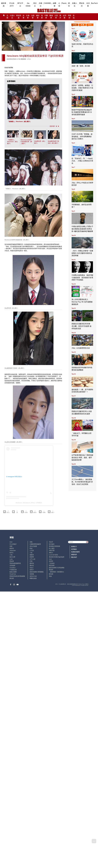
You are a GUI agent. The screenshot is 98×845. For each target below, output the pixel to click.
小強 (11, 555)
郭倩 (31, 548)
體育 (69, 4)
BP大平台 (20, 4)
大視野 (56, 17)
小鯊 (31, 552)
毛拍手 (51, 542)
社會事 (27, 17)
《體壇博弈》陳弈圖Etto (56, 572)
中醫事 (46, 17)
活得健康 (12, 565)
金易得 (51, 561)
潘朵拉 (32, 565)
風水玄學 (12, 557)
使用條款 (74, 549)
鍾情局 (12, 548)
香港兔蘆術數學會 (15, 563)
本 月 (89, 24)
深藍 (11, 546)
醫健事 (51, 17)
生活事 (88, 4)
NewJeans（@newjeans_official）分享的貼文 (29, 502)
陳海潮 (51, 574)
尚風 (31, 561)
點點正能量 (13, 572)
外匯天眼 (51, 550)
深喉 (31, 542)
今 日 (74, 24)
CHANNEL (47, 3)
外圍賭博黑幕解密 (35, 544)
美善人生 (74, 4)
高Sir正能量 (33, 546)
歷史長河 (81, 4)
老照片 (32, 569)
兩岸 (60, 17)
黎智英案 (18, 17)
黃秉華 (32, 557)
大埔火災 (12, 17)
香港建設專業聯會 (54, 546)
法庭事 (32, 17)
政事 (23, 17)
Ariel (11, 542)
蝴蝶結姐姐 (33, 578)
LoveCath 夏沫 (53, 555)
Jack (50, 559)
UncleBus (13, 567)
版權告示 (74, 546)
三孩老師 (51, 563)
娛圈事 (54, 4)
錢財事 (37, 17)
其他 (74, 17)
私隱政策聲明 (75, 552)
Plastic (64, 3)
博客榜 (69, 17)
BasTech (94, 3)
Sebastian (13, 550)
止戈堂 (32, 550)
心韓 (59, 4)
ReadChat (13, 574)
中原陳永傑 (13, 569)
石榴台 (40, 4)
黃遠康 (12, 561)
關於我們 (74, 557)
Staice (31, 567)
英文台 (35, 4)
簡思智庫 (51, 565)
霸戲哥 (32, 555)
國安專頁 (3, 4)
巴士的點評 (13, 544)
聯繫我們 (74, 554)
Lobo (11, 559)
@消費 (64, 17)
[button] (56, 126)
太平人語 (32, 559)
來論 (50, 576)
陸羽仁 (12, 552)
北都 (7, 17)
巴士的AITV (11, 4)
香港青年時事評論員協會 (56, 557)
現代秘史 (51, 544)
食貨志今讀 (33, 576)
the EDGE (28, 4)
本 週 (82, 24)
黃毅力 (51, 552)
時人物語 (51, 548)
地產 (42, 17)
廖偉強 (32, 563)
